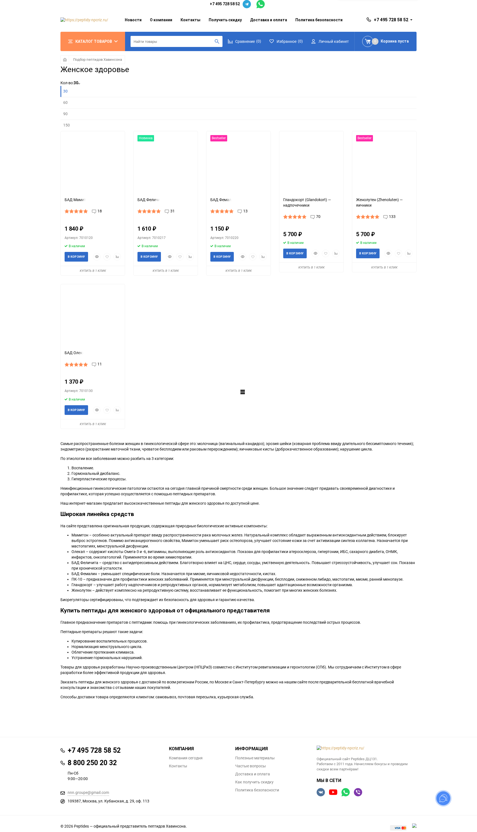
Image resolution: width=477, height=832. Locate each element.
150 (66, 125)
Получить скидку (225, 20)
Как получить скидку (254, 782)
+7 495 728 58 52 (225, 4)
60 (65, 102)
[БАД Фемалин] (238, 162)
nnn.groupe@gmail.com (88, 792)
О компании (161, 20)
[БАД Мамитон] (93, 162)
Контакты (190, 20)
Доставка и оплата (268, 20)
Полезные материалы (255, 758)
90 (65, 114)
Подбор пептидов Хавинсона (97, 59)
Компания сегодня (186, 758)
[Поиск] (216, 41)
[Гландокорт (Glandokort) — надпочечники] (311, 162)
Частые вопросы (250, 766)
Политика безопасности (319, 20)
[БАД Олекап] (93, 315)
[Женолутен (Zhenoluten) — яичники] (384, 162)
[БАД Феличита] (165, 162)
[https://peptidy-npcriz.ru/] (367, 748)
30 (65, 91)
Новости (133, 20)
